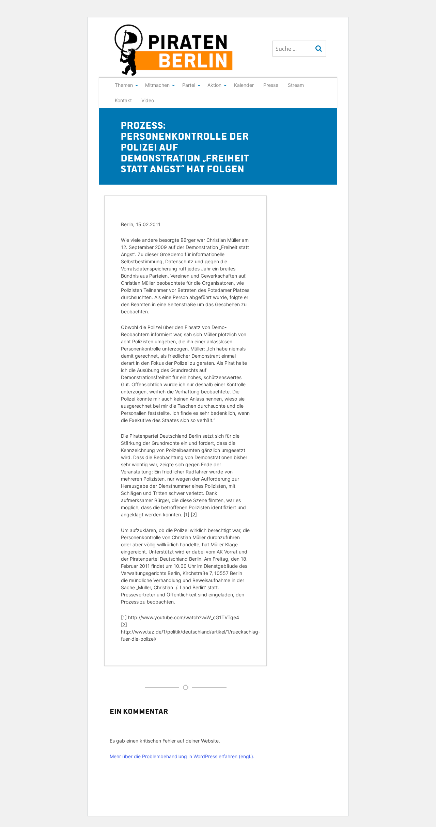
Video (147, 100)
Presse (270, 85)
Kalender (244, 85)
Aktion (214, 85)
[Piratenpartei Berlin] (174, 50)
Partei (188, 85)
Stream (296, 85)
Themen (124, 85)
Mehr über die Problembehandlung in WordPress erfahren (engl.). (182, 756)
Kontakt (123, 100)
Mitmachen (157, 85)
